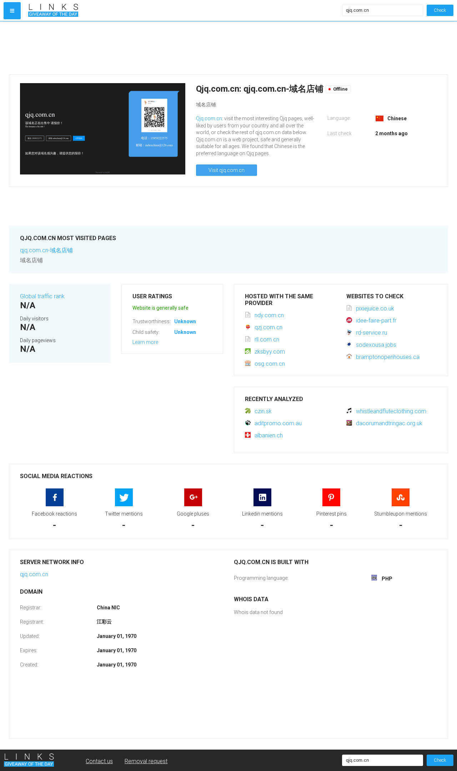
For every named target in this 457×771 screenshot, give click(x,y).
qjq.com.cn (34, 574)
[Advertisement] (223, 48)
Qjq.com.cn (209, 118)
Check (440, 10)
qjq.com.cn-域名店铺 (46, 250)
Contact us (99, 761)
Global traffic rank (42, 296)
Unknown (185, 321)
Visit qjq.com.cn (227, 170)
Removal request (146, 761)
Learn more (145, 342)
